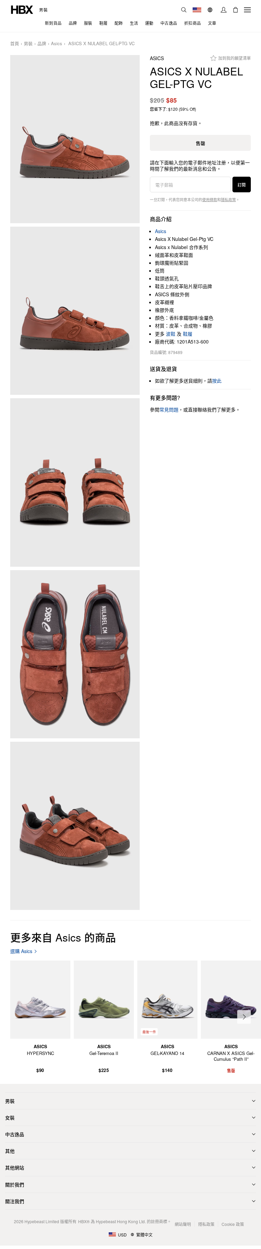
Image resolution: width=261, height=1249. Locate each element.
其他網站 (14, 1167)
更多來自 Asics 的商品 (63, 937)
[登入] (223, 9)
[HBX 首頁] (22, 9)
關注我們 (14, 1201)
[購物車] (235, 9)
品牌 (41, 44)
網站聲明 (183, 1224)
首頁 (14, 44)
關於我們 (14, 1184)
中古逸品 (14, 1134)
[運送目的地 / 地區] (197, 9)
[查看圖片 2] (75, 311)
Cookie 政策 (233, 1224)
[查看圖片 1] (75, 139)
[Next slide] (244, 1017)
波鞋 (170, 333)
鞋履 (187, 333)
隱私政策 (228, 199)
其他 (10, 1150)
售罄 (200, 143)
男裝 (43, 10)
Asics (56, 44)
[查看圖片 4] (75, 654)
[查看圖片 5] (75, 826)
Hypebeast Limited (41, 1221)
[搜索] (183, 9)
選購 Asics (21, 951)
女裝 (10, 1117)
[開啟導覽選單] (247, 9)
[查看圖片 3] (75, 482)
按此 (217, 380)
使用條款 (209, 199)
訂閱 (242, 185)
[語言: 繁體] (211, 9)
